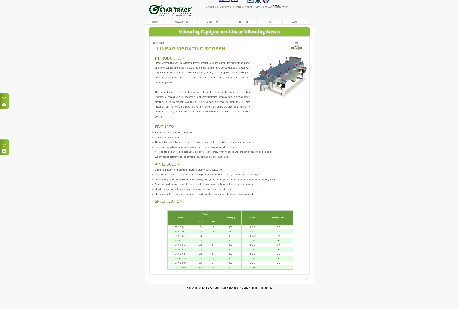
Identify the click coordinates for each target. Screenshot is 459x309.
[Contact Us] (4, 147)
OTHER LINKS (253, 7)
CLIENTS (238, 7)
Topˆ (308, 278)
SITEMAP (267, 7)
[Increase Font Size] (292, 49)
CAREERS (225, 7)
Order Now (4, 101)
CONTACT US (281, 7)
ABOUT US (212, 7)
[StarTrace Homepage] (170, 14)
